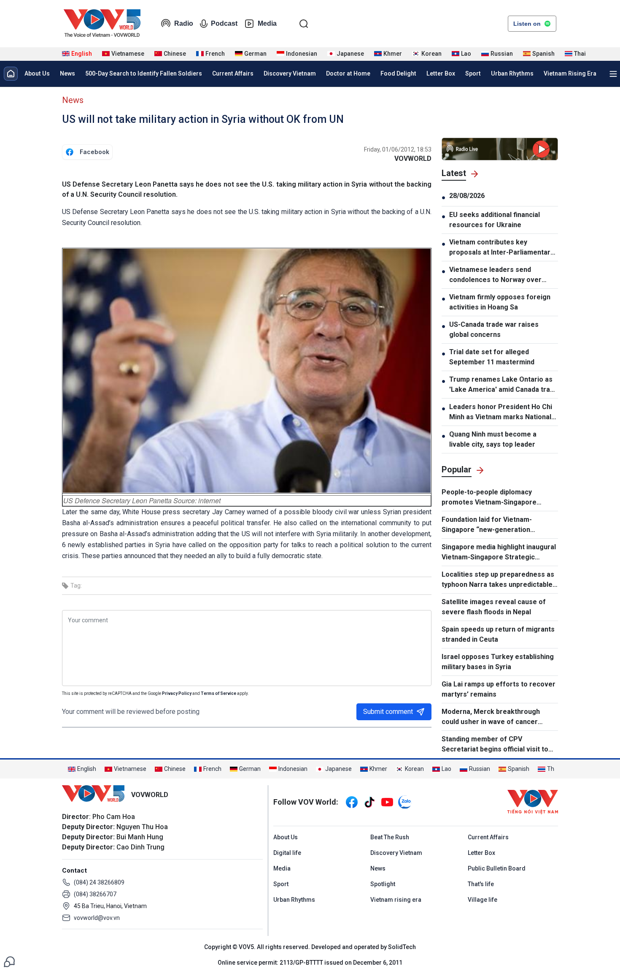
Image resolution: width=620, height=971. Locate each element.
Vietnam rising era (395, 899)
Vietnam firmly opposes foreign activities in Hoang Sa (499, 302)
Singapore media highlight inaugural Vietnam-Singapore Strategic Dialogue (499, 552)
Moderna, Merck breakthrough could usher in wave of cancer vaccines (491, 717)
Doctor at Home (348, 73)
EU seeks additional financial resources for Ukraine (494, 220)
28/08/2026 (467, 196)
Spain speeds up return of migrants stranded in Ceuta (498, 634)
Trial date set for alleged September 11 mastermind (491, 357)
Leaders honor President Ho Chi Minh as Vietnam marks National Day (500, 412)
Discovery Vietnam (290, 73)
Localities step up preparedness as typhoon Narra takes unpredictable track (498, 580)
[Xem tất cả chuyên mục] (613, 74)
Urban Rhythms (512, 73)
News (67, 73)
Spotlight (382, 884)
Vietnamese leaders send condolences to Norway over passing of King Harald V (495, 275)
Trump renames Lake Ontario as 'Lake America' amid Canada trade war (503, 385)
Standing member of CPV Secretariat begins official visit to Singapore (495, 744)
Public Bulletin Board (497, 868)
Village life (482, 899)
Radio (183, 23)
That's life (481, 884)
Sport (473, 73)
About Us (37, 73)
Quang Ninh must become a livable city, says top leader (492, 439)
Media (267, 23)
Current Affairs (232, 73)
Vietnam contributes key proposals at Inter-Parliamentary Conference (501, 248)
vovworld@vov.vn (97, 917)
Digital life (287, 852)
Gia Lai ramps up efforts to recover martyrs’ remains (498, 689)
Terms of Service (218, 693)
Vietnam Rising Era (570, 73)
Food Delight (398, 73)
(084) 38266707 (95, 894)
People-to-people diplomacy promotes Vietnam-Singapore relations (489, 497)
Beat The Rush (389, 837)
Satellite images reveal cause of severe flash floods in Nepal (494, 607)
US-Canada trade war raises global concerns (494, 329)
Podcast (224, 23)
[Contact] (9, 961)
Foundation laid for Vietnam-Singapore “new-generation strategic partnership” (487, 525)
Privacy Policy (176, 693)
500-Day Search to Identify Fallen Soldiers (143, 73)
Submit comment (388, 712)
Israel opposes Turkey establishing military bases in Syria (498, 662)
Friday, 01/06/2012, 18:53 (397, 149)
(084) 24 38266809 (99, 882)
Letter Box (440, 73)
